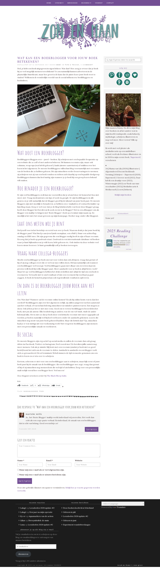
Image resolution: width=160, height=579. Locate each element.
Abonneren (23, 554)
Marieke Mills (34, 414)
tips (41, 391)
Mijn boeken (72, 3)
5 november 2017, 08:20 (27, 429)
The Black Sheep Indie (56, 376)
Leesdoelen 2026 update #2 (42, 508)
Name (20, 460)
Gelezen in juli (69, 512)
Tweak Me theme (124, 565)
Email (49, 460)
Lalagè (23, 508)
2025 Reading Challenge (119, 233)
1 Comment (87, 65)
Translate (121, 507)
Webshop (98, 3)
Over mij (58, 3)
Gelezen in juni (69, 520)
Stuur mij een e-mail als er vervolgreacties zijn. (41, 470)
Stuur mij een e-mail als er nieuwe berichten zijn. (42, 474)
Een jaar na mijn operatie (41, 512)
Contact (110, 3)
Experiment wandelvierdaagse (76, 524)
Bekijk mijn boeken (123, 195)
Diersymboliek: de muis (38, 520)
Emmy (58, 65)
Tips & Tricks (72, 65)
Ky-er (22, 516)
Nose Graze (138, 565)
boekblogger (31, 391)
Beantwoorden (91, 429)
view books (128, 249)
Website (78, 460)
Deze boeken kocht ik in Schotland (78, 508)
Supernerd (135, 157)
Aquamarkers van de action (41, 516)
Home (49, 3)
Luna (22, 524)
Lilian (22, 520)
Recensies (85, 3)
